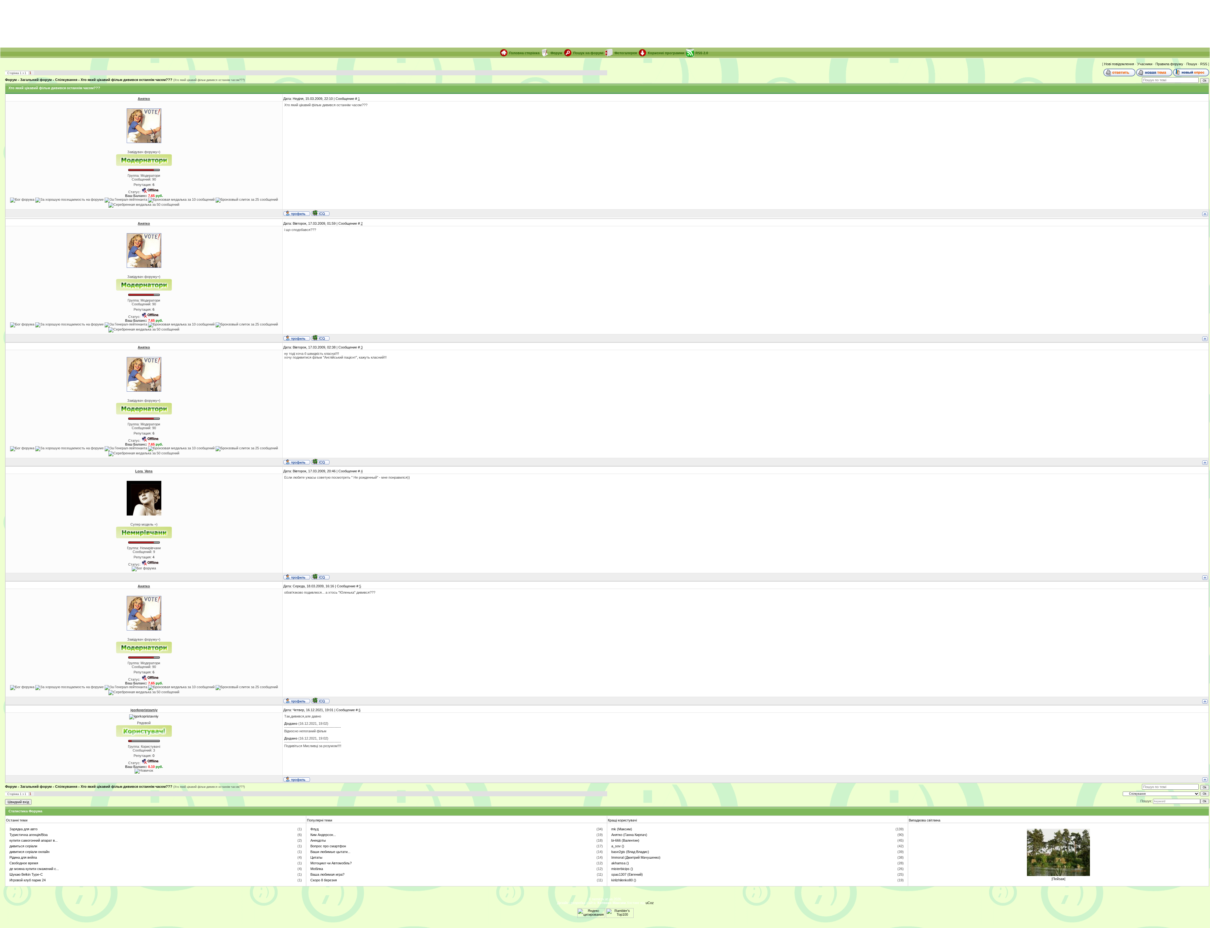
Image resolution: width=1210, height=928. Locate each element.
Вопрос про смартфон (328, 846)
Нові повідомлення (1119, 64)
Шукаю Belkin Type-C (26, 874)
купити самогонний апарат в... (33, 840)
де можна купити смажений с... (34, 869)
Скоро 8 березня (323, 880)
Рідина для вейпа (23, 857)
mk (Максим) (621, 829)
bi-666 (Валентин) (625, 840)
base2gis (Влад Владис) (630, 852)
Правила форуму (1169, 64)
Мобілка (316, 869)
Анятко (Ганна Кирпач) (629, 835)
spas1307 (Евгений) (627, 874)
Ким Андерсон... (323, 835)
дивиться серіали (23, 846)
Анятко (144, 99)
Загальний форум (36, 80)
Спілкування (66, 80)
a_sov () (617, 846)
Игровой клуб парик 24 (27, 880)
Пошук (1191, 64)
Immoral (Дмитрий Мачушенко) (635, 857)
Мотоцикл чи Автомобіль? (331, 863)
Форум (11, 80)
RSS (1203, 64)
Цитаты (316, 857)
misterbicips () (622, 869)
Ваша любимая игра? (327, 874)
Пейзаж (1058, 879)
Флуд (314, 829)
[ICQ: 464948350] (320, 213)
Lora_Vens (144, 471)
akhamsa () (620, 863)
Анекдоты (318, 840)
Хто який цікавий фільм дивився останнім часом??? (126, 80)
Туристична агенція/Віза (28, 835)
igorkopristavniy (144, 710)
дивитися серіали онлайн (29, 852)
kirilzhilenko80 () (623, 880)
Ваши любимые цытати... (330, 852)
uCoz (650, 903)
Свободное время (23, 863)
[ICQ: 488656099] (320, 576)
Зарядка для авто (23, 829)
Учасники (1144, 64)
